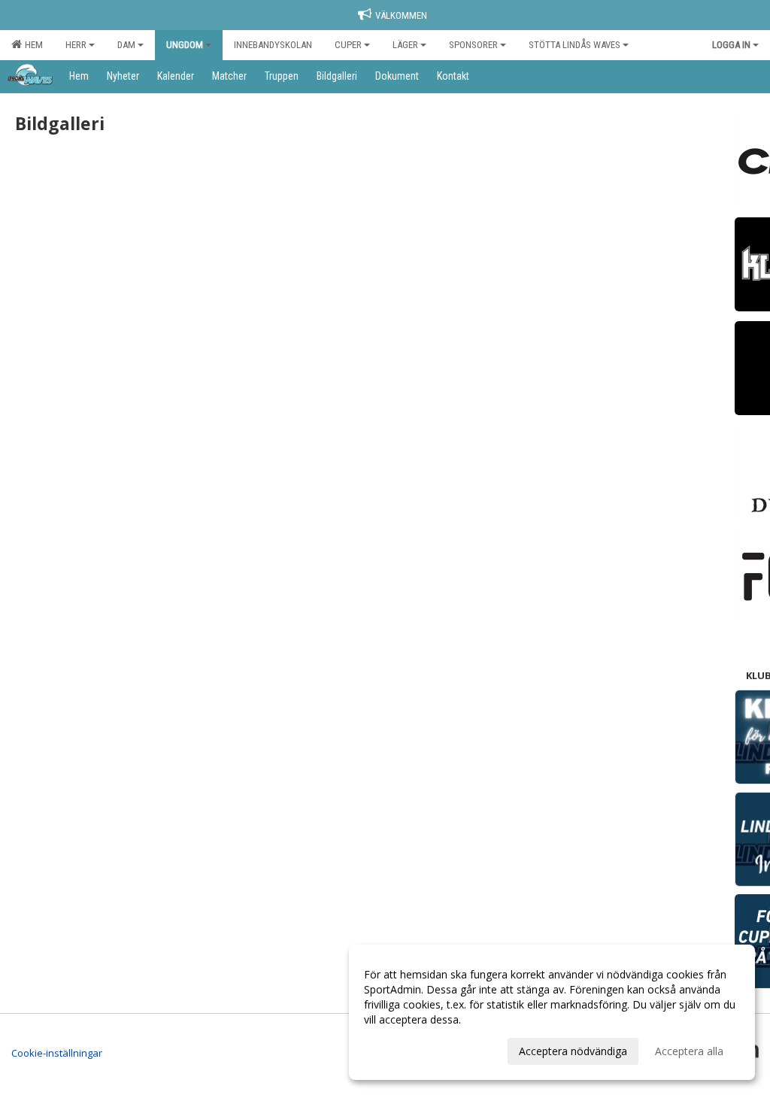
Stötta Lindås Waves (574, 44)
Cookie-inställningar (56, 1053)
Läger (405, 44)
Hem (31, 44)
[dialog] (552, 1012)
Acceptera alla (689, 1051)
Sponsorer (473, 44)
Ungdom (184, 44)
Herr (75, 44)
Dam (126, 44)
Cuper (348, 44)
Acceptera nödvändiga (573, 1051)
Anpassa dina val (404, 1049)
